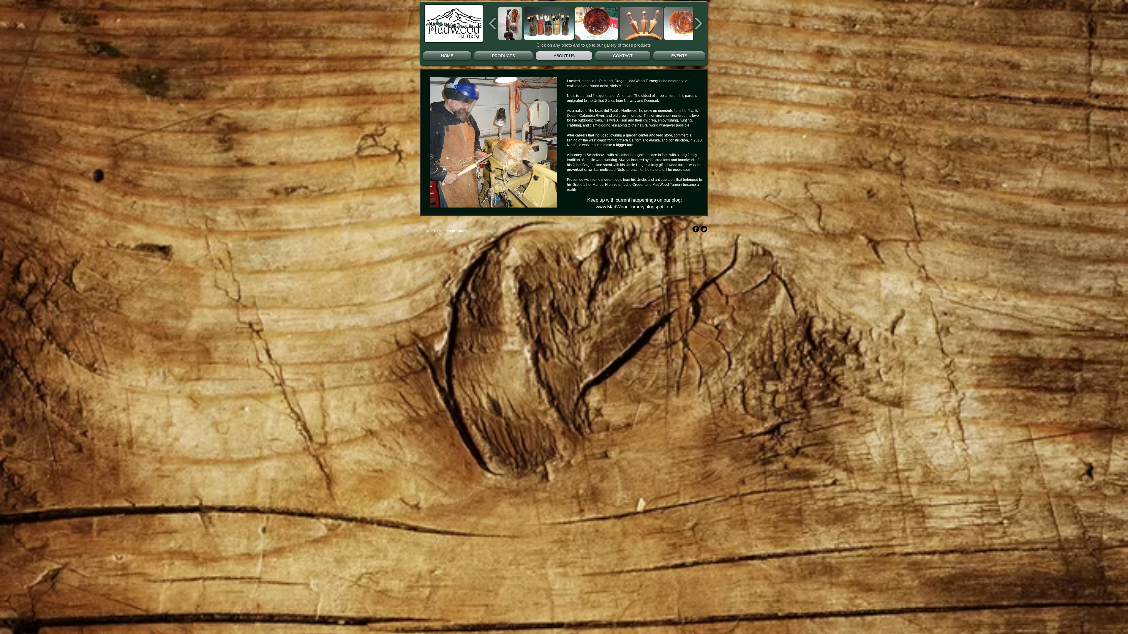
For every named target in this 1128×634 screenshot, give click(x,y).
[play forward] (698, 23)
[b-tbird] (704, 229)
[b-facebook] (695, 229)
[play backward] (492, 23)
